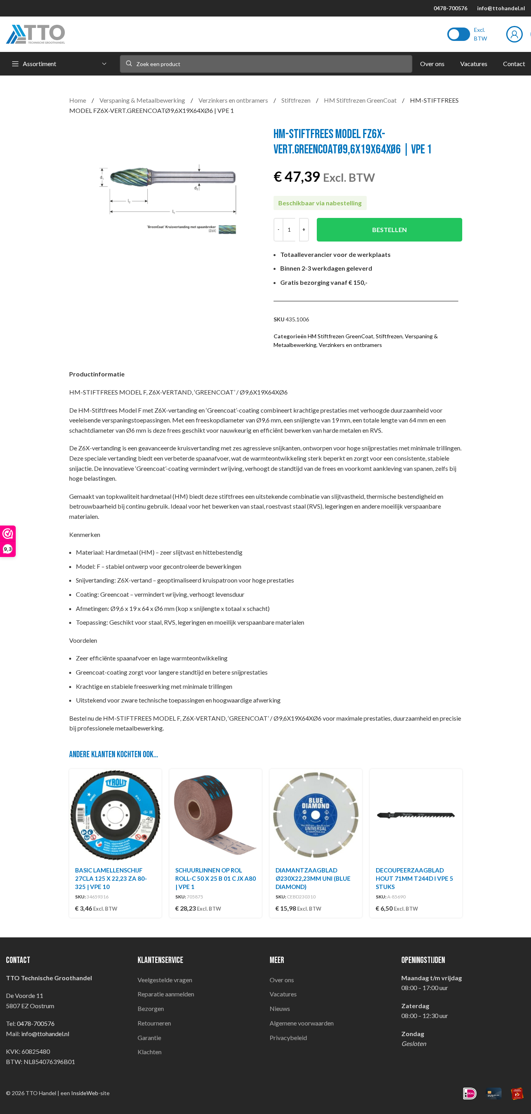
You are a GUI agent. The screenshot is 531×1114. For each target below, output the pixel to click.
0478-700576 (450, 8)
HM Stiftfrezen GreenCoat (361, 100)
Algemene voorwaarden (302, 1023)
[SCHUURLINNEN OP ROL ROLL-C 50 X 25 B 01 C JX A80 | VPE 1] (215, 815)
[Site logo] (35, 33)
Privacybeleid (288, 1037)
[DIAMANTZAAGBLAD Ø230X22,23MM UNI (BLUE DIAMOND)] (316, 815)
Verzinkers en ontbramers (233, 100)
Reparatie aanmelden (166, 994)
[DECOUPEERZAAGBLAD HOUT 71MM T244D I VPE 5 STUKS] (416, 815)
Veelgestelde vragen (165, 979)
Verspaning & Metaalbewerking (142, 100)
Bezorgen (151, 1008)
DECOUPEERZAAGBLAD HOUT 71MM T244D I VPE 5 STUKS (414, 878)
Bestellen (389, 229)
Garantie (149, 1037)
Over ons (282, 979)
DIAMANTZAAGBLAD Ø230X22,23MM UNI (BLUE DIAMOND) (313, 878)
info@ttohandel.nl (501, 8)
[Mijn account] (514, 34)
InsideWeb (84, 1093)
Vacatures (283, 994)
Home (78, 100)
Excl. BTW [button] (480, 34)
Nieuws (280, 1008)
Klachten (150, 1051)
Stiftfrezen (296, 100)
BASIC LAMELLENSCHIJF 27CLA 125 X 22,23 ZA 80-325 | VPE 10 (111, 878)
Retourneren (154, 1023)
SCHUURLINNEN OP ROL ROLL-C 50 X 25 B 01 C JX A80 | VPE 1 (215, 878)
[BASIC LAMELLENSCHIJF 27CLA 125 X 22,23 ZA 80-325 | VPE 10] (115, 815)
